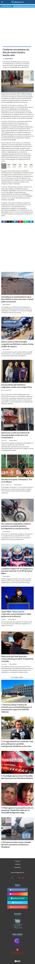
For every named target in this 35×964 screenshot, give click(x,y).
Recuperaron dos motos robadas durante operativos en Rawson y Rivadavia (16, 844)
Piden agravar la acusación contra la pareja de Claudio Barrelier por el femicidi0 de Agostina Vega (17, 810)
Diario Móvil (9, 59)
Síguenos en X (18, 902)
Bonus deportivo (6, 390)
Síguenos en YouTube (18, 907)
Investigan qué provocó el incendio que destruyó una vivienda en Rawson (17, 777)
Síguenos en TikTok (18, 898)
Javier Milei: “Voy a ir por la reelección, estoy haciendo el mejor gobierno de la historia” (16, 613)
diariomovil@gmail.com (17, 872)
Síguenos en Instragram (18, 894)
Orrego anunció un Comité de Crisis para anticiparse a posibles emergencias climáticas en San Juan (17, 743)
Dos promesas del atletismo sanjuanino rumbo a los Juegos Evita (16, 386)
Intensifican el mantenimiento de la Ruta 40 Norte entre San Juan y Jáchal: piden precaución (17, 299)
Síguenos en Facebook (18, 889)
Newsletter (17, 867)
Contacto (17, 861)
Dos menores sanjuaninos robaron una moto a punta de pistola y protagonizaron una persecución (16, 526)
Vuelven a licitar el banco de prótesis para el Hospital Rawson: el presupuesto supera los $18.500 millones (16, 708)
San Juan (4, 440)
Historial (17, 864)
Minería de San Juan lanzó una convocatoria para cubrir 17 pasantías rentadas (17, 658)
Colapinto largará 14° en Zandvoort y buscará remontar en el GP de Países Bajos (17, 570)
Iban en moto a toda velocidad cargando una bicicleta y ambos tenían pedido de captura (17, 344)
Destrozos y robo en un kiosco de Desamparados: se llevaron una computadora (15, 435)
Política (3, 619)
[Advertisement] (17, 26)
